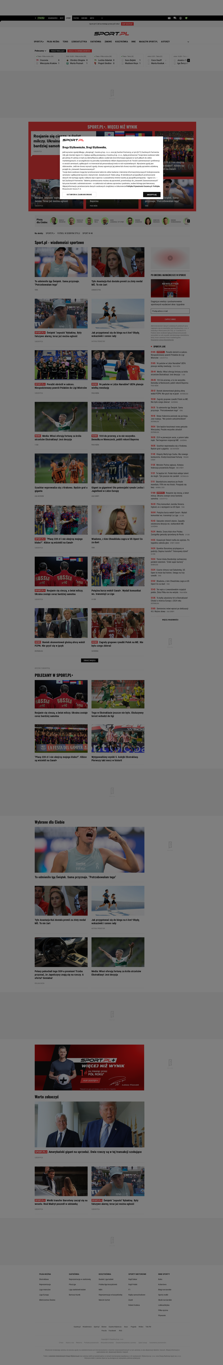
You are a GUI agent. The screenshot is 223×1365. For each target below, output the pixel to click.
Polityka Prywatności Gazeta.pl (139, 186)
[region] (111, 167)
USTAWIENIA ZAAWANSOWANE (79, 195)
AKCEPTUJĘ (152, 195)
